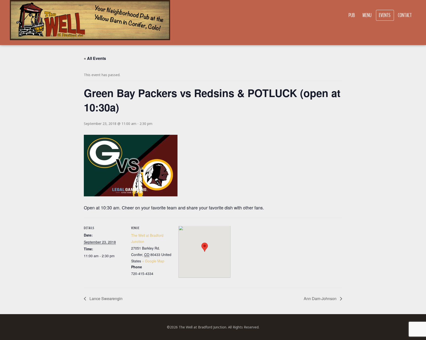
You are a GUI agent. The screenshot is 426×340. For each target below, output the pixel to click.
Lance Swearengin (106, 298)
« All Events (95, 58)
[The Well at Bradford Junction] (90, 22)
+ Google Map (153, 260)
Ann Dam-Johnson (320, 298)
